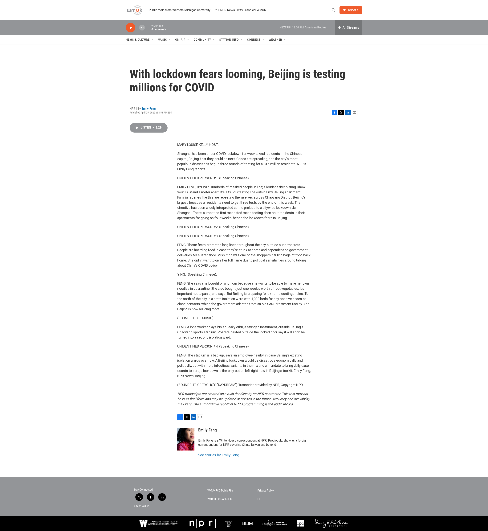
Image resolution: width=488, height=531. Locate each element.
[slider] (148, 28)
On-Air (180, 39)
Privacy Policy (266, 490)
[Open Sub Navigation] (152, 39)
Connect (254, 39)
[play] (131, 28)
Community (202, 39)
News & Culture (138, 39)
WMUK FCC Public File (220, 490)
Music (162, 39)
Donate (352, 10)
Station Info (229, 39)
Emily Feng (149, 108)
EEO (260, 499)
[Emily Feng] (185, 439)
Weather (275, 39)
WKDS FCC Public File (219, 499)
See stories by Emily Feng (218, 455)
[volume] (142, 27)
